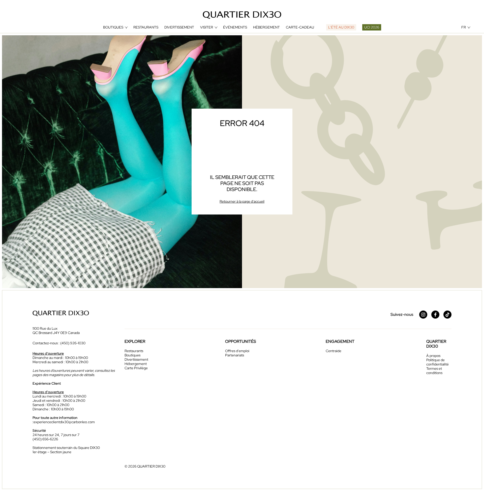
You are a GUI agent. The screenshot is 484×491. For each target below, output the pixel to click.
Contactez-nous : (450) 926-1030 (59, 343)
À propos (433, 355)
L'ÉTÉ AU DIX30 (341, 27)
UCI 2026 (371, 27)
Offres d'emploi (237, 351)
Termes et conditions (434, 370)
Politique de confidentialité (437, 362)
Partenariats (234, 355)
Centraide (333, 351)
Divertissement (179, 27)
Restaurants (145, 27)
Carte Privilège (136, 368)
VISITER (206, 27)
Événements (235, 27)
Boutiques (113, 27)
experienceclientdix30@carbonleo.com (64, 422)
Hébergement (266, 27)
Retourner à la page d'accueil (242, 201)
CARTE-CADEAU (300, 27)
